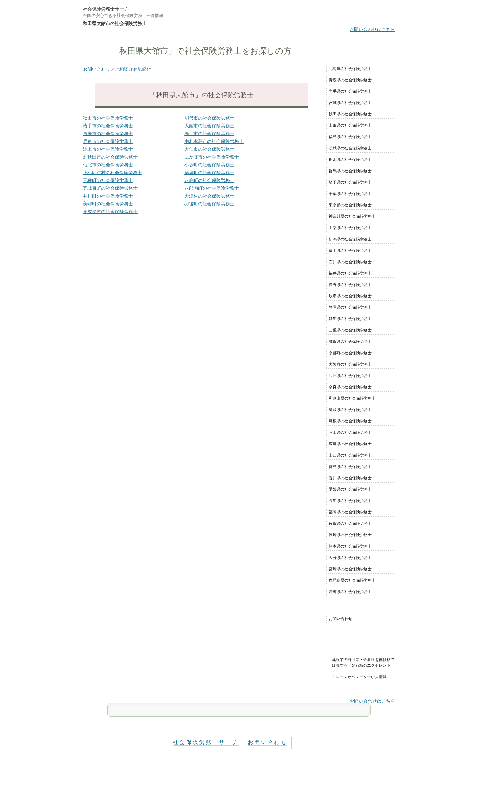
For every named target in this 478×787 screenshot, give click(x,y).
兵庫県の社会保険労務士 (350, 375)
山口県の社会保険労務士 (350, 455)
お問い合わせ (340, 618)
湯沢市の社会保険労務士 (209, 133)
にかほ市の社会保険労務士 (211, 157)
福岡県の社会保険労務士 (350, 512)
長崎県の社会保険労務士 (350, 535)
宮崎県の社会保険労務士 (350, 569)
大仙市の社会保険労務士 (209, 149)
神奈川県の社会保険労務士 (352, 216)
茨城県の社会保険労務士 (350, 148)
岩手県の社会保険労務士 (350, 91)
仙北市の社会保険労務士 (108, 164)
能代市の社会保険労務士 (209, 118)
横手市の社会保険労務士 (108, 125)
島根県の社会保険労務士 (350, 421)
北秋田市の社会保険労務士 (110, 157)
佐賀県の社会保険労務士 (350, 523)
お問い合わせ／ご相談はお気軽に (117, 69)
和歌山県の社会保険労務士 (352, 398)
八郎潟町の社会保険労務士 (211, 188)
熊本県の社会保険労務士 (350, 546)
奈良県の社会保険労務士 (350, 387)
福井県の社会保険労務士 (350, 273)
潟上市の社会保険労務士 (108, 149)
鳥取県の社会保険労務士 (350, 409)
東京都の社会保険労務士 (350, 205)
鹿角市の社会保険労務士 (108, 141)
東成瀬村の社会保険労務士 (110, 211)
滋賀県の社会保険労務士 (350, 341)
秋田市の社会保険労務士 (108, 118)
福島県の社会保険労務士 (350, 137)
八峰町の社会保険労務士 (209, 180)
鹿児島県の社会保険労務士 (352, 580)
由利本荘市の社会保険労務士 (214, 141)
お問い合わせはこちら (372, 29)
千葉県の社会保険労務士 (350, 193)
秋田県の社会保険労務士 (350, 114)
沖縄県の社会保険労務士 (350, 591)
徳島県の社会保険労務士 (350, 466)
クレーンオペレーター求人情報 (359, 677)
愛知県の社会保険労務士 (350, 318)
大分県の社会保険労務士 (350, 557)
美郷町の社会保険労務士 (108, 203)
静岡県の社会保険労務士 (350, 307)
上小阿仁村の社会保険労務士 (112, 172)
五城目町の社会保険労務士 (110, 188)
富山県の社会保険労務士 (350, 250)
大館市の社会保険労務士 (209, 125)
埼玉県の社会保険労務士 (350, 182)
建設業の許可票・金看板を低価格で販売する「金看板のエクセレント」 (363, 662)
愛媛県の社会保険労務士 (350, 489)
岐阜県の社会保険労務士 (350, 296)
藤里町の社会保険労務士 (209, 172)
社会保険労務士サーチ (105, 9)
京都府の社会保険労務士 (350, 353)
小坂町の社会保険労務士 (209, 164)
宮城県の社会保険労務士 (350, 102)
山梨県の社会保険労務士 (350, 228)
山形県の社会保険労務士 (350, 125)
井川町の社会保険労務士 (108, 196)
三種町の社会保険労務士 (108, 180)
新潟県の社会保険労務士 (350, 239)
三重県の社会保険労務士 (350, 330)
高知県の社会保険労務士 (350, 500)
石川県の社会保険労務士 (350, 262)
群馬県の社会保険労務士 (350, 171)
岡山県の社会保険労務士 (350, 432)
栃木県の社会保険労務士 (350, 159)
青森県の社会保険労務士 (350, 80)
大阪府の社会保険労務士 (350, 364)
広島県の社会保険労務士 (350, 444)
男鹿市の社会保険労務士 (108, 133)
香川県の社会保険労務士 (350, 478)
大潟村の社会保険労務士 (209, 196)
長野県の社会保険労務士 (350, 284)
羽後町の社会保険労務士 (209, 203)
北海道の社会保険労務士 (350, 68)
